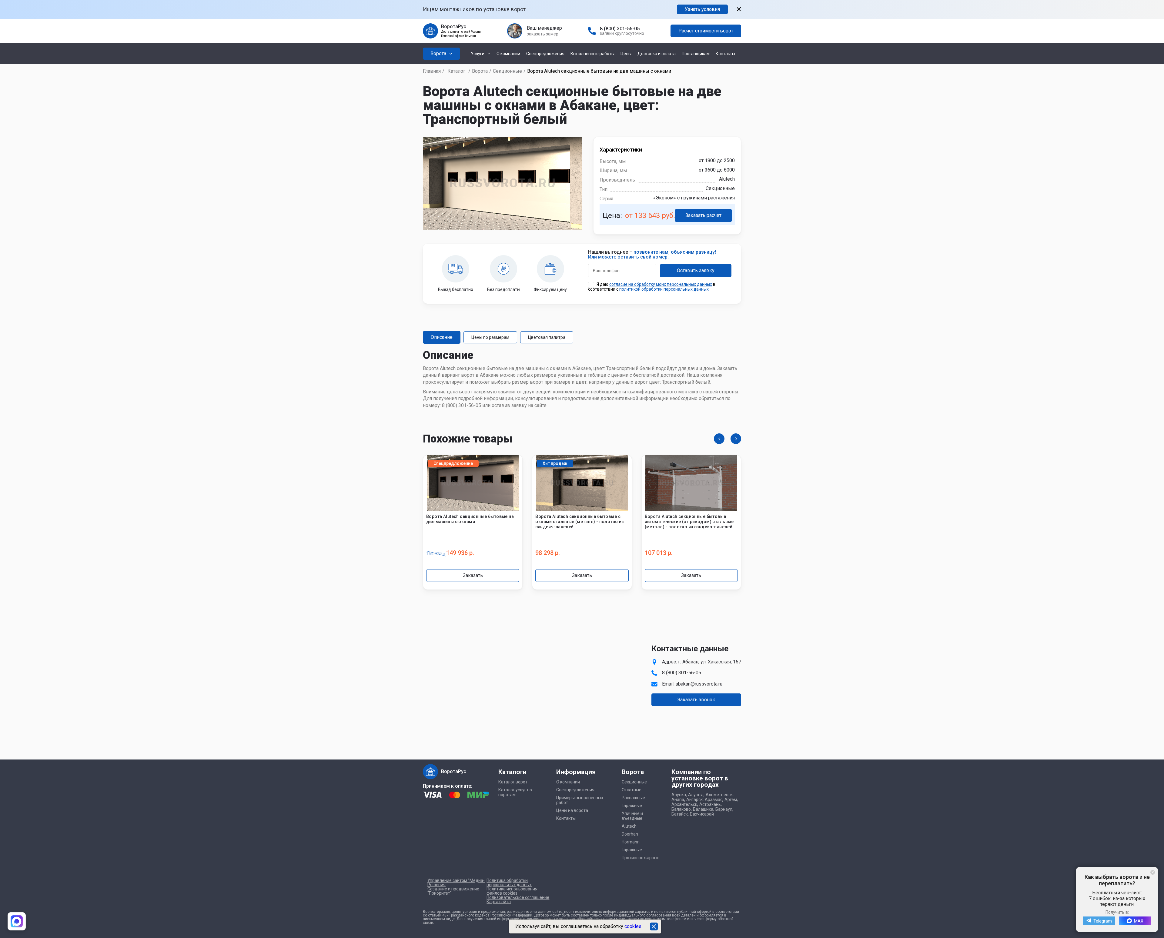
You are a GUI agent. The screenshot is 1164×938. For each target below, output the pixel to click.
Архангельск (684, 804)
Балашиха (703, 809)
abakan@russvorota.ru (699, 684)
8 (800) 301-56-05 (620, 29)
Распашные (633, 797)
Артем (730, 799)
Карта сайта (499, 901)
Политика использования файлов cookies (512, 891)
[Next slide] (736, 438)
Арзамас (713, 799)
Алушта (696, 794)
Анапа (677, 799)
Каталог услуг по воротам (515, 792)
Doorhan (630, 834)
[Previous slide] (719, 438)
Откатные (631, 789)
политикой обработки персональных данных (664, 289)
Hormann (631, 842)
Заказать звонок (696, 700)
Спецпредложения (545, 53)
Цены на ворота (572, 810)
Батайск (679, 814)
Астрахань (710, 804)
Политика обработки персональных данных (509, 882)
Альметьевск (719, 794)
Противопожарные (641, 857)
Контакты (725, 53)
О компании (508, 53)
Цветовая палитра (546, 337)
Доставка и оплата (656, 53)
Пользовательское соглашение (518, 897)
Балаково (681, 809)
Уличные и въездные (632, 816)
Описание (442, 337)
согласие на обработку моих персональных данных (660, 284)
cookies (632, 926)
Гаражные (632, 805)
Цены (625, 53)
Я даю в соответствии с (651, 287)
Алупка (678, 794)
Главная (432, 71)
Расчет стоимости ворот (705, 31)
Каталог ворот (512, 781)
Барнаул (723, 809)
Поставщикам (696, 53)
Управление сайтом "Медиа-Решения (456, 882)
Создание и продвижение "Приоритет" (453, 891)
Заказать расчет (703, 215)
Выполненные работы (592, 53)
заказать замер (542, 34)
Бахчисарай (702, 814)
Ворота (480, 71)
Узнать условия (702, 9)
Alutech (629, 826)
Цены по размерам (490, 337)
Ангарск (694, 799)
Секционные (507, 71)
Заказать (473, 575)
